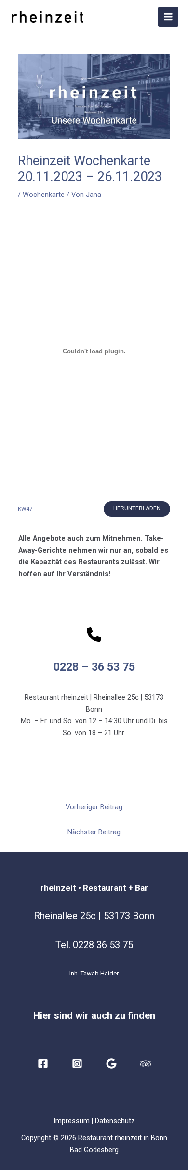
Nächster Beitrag (94, 832)
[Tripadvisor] (145, 1063)
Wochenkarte (44, 194)
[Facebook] (43, 1063)
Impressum (72, 1121)
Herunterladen (137, 508)
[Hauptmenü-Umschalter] (168, 17)
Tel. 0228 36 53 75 (94, 944)
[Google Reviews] (111, 1063)
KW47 (25, 509)
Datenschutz (115, 1121)
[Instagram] (77, 1063)
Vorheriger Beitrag (94, 807)
